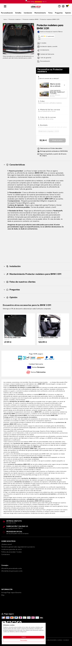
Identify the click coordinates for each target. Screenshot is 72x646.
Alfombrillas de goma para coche (11, 571)
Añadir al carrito (57, 140)
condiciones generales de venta (11, 549)
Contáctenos (5, 554)
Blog (2, 595)
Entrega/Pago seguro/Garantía (11, 592)
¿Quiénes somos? (6, 544)
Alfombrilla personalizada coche (11, 568)
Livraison (66, 640)
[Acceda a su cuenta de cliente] (63, 6)
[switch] (7, 13)
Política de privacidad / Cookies (11, 552)
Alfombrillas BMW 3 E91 (12, 337)
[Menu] (17, 6)
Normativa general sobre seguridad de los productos (18, 547)
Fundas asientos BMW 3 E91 (48, 337)
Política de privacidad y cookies (52, 640)
